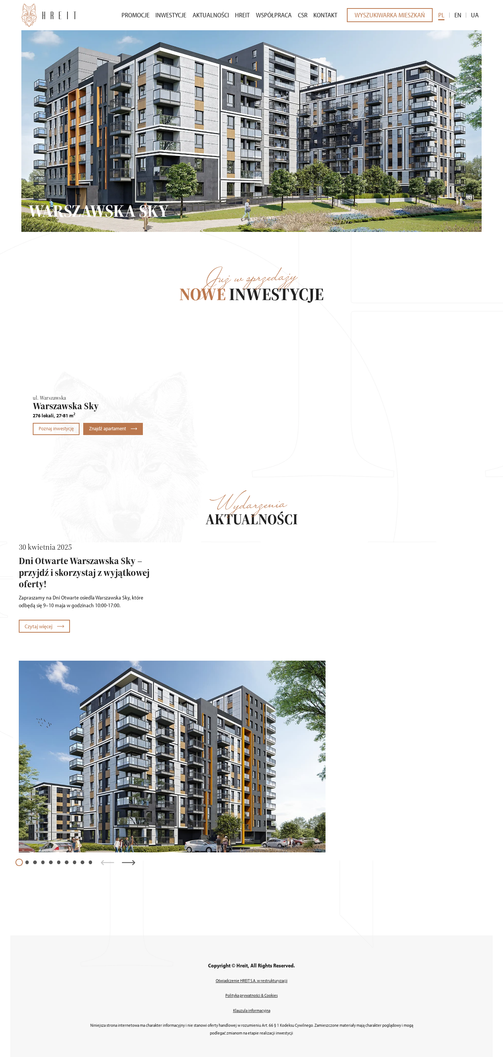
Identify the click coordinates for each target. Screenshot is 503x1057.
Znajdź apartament (108, 428)
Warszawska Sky (66, 406)
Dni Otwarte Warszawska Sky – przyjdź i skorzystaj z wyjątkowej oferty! (84, 572)
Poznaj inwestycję (56, 428)
